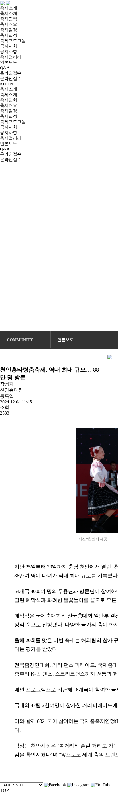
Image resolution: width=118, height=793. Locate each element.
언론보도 (8, 62)
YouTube (103, 784)
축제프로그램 (13, 40)
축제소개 (8, 8)
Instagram (81, 784)
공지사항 (8, 46)
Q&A (5, 68)
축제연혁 (8, 19)
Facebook (57, 784)
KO (3, 84)
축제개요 (8, 24)
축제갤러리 (10, 57)
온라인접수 (10, 73)
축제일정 (8, 30)
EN (10, 84)
